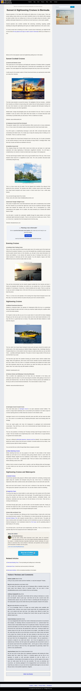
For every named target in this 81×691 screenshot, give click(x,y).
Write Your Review (28, 674)
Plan (47, 1)
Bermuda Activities (11, 570)
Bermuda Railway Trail (11, 518)
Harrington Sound (23, 408)
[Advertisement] (28, 43)
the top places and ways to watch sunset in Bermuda (25, 31)
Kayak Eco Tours (11, 491)
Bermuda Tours (11, 566)
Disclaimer (49, 685)
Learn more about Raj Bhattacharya (16, 546)
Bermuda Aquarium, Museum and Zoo (26, 439)
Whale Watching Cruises (13, 451)
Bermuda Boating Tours (13, 562)
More (51, 1)
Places (42, 1)
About (35, 685)
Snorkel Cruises (11, 476)
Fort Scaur (33, 522)
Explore (30, 1)
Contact (55, 1)
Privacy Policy (42, 685)
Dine (38, 1)
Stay (34, 1)
